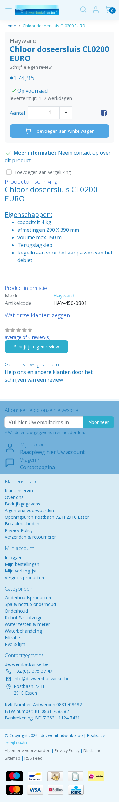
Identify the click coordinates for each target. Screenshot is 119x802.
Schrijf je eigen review (31, 67)
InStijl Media (16, 743)
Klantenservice (20, 490)
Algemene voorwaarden (29, 510)
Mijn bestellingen (22, 564)
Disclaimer (93, 750)
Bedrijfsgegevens (22, 504)
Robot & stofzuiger (24, 618)
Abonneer (99, 422)
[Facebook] (104, 112)
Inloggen (14, 557)
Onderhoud (16, 611)
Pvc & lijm (15, 644)
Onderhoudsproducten (28, 598)
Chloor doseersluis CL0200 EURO (54, 25)
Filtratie (12, 637)
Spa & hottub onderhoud (30, 604)
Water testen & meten (28, 624)
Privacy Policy (19, 530)
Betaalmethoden (22, 524)
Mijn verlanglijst (21, 571)
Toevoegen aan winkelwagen (64, 131)
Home (10, 25)
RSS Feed (33, 758)
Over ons (14, 497)
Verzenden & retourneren (31, 537)
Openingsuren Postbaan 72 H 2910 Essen (47, 517)
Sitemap (12, 758)
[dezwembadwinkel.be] (37, 10)
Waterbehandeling (23, 631)
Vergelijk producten (24, 577)
